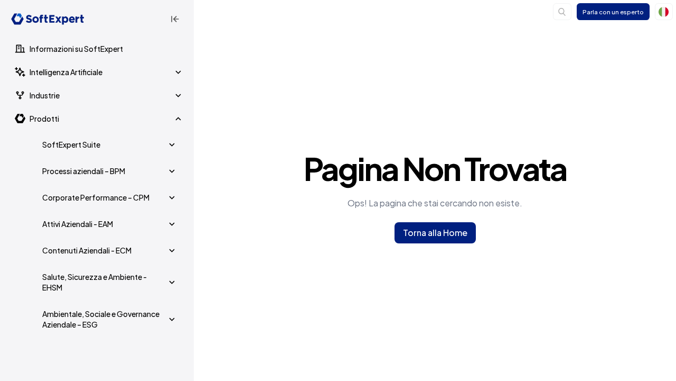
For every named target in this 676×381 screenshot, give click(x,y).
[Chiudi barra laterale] (174, 19)
